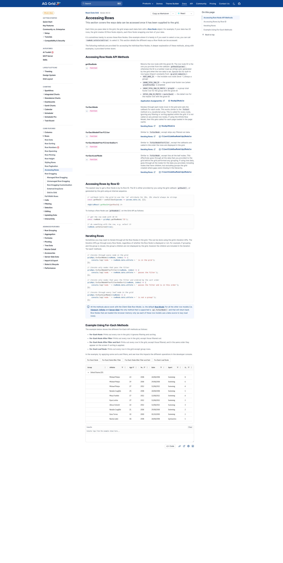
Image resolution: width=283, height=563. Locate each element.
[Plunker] (193, 446)
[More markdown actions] (173, 13)
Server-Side (114, 310)
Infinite (102, 310)
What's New (48, 13)
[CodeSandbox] (188, 446)
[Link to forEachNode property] (100, 107)
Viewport (94, 310)
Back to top (209, 35)
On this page (208, 12)
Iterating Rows (147, 126)
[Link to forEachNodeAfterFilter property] (112, 132)
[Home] (51, 3)
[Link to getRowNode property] (99, 64)
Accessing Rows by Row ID (215, 21)
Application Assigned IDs (151, 101)
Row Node (152, 29)
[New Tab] (184, 446)
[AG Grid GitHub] (239, 3)
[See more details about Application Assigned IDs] (87, 68)
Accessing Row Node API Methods (218, 17)
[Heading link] (131, 57)
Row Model (159, 307)
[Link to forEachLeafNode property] (104, 155)
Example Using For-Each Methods (218, 30)
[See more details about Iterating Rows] (87, 111)
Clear (190, 427)
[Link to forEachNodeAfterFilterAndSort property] (120, 142)
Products (147, 3)
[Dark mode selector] (234, 3)
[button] (101, 3)
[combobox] (185, 13)
